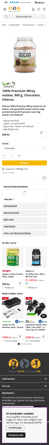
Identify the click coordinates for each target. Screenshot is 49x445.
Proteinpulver (29, 25)
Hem (4, 25)
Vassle (41, 25)
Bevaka (24, 162)
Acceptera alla (15, 435)
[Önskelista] (38, 9)
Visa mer (8, 199)
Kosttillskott (14, 25)
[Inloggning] (33, 9)
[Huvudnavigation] (5, 9)
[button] (24, 2)
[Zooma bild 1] (24, 53)
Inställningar (15, 427)
